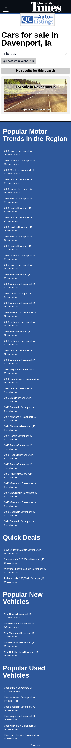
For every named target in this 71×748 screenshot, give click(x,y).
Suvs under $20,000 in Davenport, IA (23, 552)
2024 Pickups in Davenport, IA (19, 257)
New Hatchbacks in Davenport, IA (21, 654)
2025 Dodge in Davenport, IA (19, 457)
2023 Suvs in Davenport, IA (18, 238)
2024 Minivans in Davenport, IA (20, 419)
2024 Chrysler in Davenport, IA (19, 428)
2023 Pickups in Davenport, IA (19, 343)
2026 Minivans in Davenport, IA (20, 314)
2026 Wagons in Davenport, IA (19, 286)
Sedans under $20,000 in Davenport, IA (24, 561)
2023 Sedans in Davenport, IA (19, 409)
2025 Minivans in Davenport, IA (20, 504)
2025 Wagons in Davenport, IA (19, 362)
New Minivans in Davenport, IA (19, 644)
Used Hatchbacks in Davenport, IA (21, 737)
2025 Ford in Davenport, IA (17, 333)
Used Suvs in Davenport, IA (18, 689)
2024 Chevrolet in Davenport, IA (20, 495)
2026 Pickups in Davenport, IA (19, 162)
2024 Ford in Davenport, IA (17, 276)
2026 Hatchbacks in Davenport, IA (21, 381)
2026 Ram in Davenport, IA (18, 191)
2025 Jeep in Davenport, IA (18, 219)
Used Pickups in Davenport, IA (19, 699)
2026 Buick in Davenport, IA (18, 229)
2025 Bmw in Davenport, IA (18, 447)
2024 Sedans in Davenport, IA (19, 523)
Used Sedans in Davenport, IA (19, 708)
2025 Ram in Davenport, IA (18, 295)
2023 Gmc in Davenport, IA (18, 400)
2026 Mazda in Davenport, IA (19, 172)
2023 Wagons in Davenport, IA (19, 305)
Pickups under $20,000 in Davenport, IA (24, 580)
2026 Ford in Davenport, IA (17, 210)
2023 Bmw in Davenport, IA (18, 466)
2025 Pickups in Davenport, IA (19, 324)
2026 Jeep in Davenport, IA (18, 181)
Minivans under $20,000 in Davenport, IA (25, 571)
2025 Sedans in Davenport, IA (19, 514)
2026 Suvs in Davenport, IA (18, 153)
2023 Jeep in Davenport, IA (18, 352)
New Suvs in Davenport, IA (17, 616)
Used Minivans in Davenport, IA (20, 727)
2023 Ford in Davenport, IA (17, 248)
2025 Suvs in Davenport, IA (18, 200)
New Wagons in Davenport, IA (19, 635)
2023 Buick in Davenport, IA (18, 476)
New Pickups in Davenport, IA (19, 625)
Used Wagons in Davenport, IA (19, 718)
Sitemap (35, 745)
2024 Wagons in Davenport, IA (19, 371)
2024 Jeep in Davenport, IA (18, 390)
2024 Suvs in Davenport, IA (18, 267)
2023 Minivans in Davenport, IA (20, 485)
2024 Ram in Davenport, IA (18, 438)
